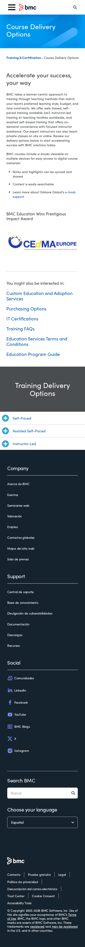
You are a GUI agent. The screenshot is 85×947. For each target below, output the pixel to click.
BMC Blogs (22, 726)
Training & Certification (24, 57)
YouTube (20, 714)
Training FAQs (20, 328)
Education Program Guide (33, 354)
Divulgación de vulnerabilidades (29, 613)
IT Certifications (22, 318)
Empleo (12, 527)
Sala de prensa (18, 559)
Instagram (21, 750)
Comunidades (24, 678)
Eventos (12, 495)
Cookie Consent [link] (43, 896)
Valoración (14, 516)
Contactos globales (20, 538)
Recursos (13, 646)
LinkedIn (20, 690)
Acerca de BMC (18, 484)
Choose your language (32, 809)
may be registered (65, 926)
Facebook (21, 702)
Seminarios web (18, 506)
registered (37, 926)
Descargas (14, 635)
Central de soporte (20, 592)
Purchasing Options (26, 308)
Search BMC (21, 780)
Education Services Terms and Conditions (36, 341)
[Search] (75, 7)
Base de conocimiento (22, 603)
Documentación (18, 624)
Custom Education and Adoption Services (39, 296)
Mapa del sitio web (20, 549)
